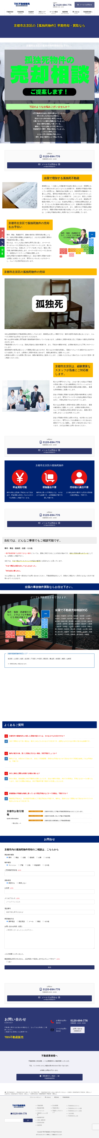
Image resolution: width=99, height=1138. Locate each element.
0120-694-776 (79, 1020)
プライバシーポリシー (35, 1097)
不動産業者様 (65, 1097)
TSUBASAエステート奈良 (75, 1110)
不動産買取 (40, 1105)
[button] (16, 823)
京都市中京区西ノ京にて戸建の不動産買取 (57, 816)
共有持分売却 (40, 1122)
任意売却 (39, 1125)
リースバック (40, 1110)
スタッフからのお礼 (36, 811)
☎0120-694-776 (18, 1113)
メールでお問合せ (86, 5)
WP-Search (39, 1134)
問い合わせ (48, 1097)
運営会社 (56, 1097)
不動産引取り (55, 1108)
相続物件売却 (40, 1117)
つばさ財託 (71, 1113)
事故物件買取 (40, 1108)
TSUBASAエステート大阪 (75, 1108)
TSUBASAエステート (73, 1105)
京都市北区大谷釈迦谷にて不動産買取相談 (57, 820)
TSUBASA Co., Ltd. (73, 1116)
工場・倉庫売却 (41, 1120)
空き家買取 (55, 1105)
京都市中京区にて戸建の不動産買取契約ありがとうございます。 (64, 811)
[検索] (28, 1120)
